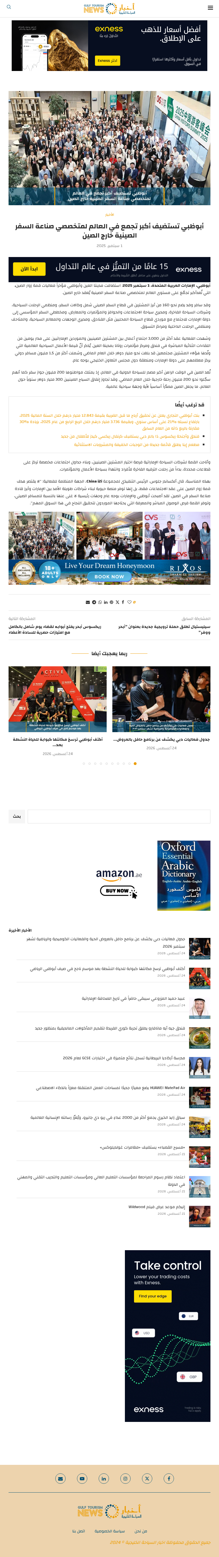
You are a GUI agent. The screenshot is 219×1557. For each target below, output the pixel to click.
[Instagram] (125, 1478)
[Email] (60, 1478)
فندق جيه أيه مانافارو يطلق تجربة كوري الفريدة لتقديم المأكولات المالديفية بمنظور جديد (110, 1028)
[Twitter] (147, 1478)
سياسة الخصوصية (110, 1531)
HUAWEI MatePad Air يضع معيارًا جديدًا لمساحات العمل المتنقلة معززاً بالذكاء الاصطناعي (110, 1088)
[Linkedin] (104, 1478)
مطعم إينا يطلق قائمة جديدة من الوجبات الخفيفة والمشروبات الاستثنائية (136, 444)
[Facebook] (169, 1478)
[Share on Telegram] (94, 602)
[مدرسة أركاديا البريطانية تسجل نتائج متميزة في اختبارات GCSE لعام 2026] (199, 1067)
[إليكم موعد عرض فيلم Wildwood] (199, 1216)
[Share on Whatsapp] (100, 602)
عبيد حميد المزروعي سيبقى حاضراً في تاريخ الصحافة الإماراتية (133, 998)
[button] (16, 715)
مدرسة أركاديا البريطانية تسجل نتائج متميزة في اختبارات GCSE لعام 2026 (124, 1058)
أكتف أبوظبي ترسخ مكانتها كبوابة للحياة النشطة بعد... (58, 742)
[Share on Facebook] (123, 602)
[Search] (9, 8)
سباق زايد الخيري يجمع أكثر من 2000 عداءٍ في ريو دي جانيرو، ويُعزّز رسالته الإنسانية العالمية (108, 1117)
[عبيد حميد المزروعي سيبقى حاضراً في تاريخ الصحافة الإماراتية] (199, 1008)
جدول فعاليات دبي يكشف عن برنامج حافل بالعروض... (161, 739)
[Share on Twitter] (117, 602)
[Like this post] (129, 602)
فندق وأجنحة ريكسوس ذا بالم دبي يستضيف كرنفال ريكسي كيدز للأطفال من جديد (130, 436)
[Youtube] (82, 1478)
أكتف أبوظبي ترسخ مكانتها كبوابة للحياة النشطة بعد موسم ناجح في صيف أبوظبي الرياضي (107, 969)
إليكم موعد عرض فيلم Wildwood (157, 1207)
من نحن (141, 1531)
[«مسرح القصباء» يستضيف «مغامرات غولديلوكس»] (199, 1157)
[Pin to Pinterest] (111, 602)
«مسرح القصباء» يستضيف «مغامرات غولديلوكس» (142, 1147)
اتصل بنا (78, 1531)
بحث (17, 816)
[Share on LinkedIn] (106, 602)
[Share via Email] (88, 602)
